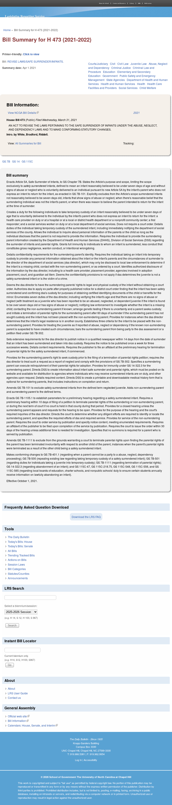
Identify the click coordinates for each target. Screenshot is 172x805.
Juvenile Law (139, 63)
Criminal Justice (121, 68)
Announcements (18, 578)
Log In (78, 760)
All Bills (12, 551)
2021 (136, 112)
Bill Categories (17, 569)
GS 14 (16, 161)
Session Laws (16, 564)
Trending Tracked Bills (21, 555)
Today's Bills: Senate (20, 546)
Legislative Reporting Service (25, 16)
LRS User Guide (18, 693)
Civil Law (123, 63)
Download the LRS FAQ (86, 517)
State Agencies (115, 80)
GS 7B (6, 161)
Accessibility (90, 760)
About (11, 688)
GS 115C (27, 161)
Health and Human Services (118, 84)
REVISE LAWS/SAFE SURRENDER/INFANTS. (35, 61)
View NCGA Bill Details (23, 112)
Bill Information (18, 721)
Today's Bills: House (20, 541)
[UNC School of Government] (43, 3)
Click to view (31, 54)
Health (141, 84)
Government (110, 76)
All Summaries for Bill (28, 143)
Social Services (128, 88)
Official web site (19, 716)
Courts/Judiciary (98, 63)
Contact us (14, 697)
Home (7, 30)
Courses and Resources (119, 3)
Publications (147, 3)
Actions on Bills (17, 560)
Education (109, 72)
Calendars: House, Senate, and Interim (33, 725)
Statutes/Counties (18, 573)
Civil (112, 63)
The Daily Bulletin (18, 537)
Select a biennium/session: (20, 606)
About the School (104, 3)
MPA (139, 3)
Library (132, 3)
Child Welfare (148, 88)
